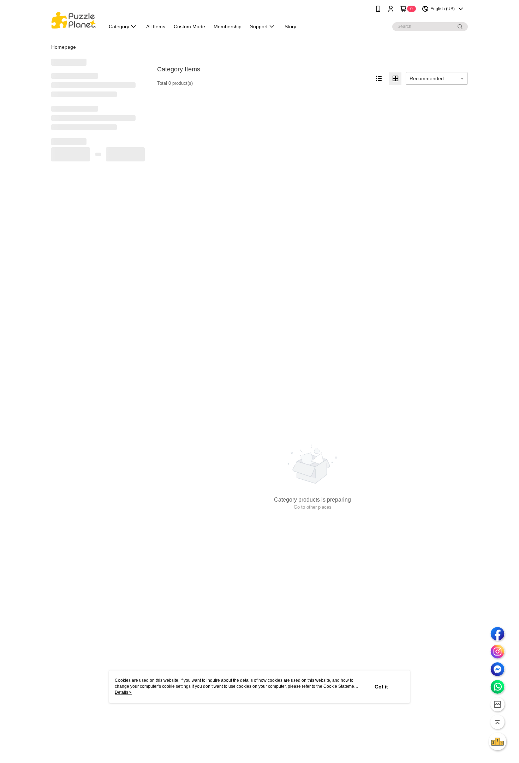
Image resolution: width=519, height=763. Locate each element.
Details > (123, 692)
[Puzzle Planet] (73, 18)
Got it (381, 687)
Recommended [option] (427, 78)
